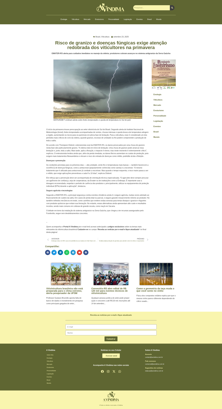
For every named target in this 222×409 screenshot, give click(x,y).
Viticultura (75, 19)
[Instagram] (108, 371)
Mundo (158, 19)
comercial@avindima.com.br (154, 364)
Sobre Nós (50, 355)
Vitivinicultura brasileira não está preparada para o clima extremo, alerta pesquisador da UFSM (64, 290)
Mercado (87, 19)
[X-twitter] (114, 371)
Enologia (64, 19)
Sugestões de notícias (154, 368)
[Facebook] (102, 371)
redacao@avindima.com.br (154, 371)
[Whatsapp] (120, 371)
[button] (47, 252)
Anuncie (148, 354)
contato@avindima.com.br (154, 357)
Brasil (149, 19)
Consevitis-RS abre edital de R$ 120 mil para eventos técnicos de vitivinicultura (109, 290)
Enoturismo (99, 19)
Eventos (139, 19)
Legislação (128, 19)
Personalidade (113, 19)
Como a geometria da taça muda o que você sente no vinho (155, 289)
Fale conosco (150, 361)
